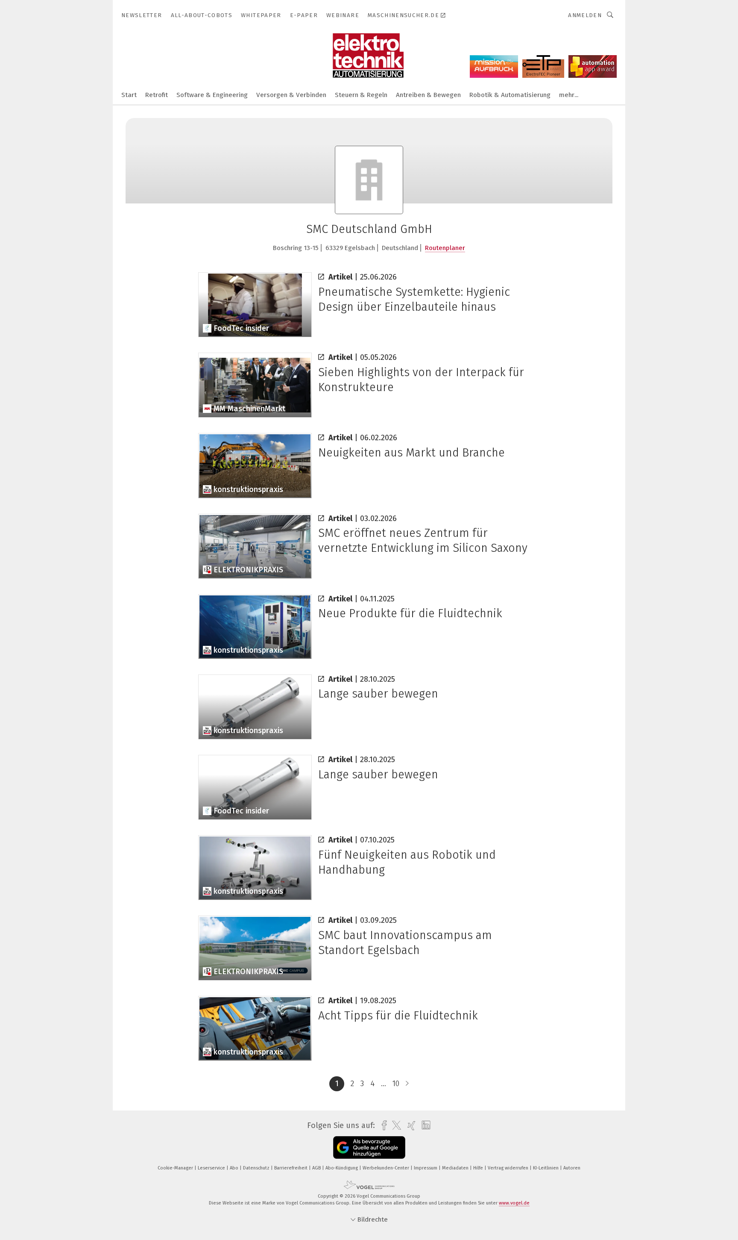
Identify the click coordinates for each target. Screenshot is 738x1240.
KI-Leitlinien (546, 1168)
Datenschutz (257, 1168)
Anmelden (585, 15)
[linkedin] (423, 1125)
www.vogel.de (514, 1203)
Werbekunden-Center (386, 1168)
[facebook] (382, 1125)
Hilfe (478, 1168)
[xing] (409, 1125)
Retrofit (156, 95)
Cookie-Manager (176, 1168)
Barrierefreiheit (291, 1168)
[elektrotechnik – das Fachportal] (129, 94)
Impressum (426, 1168)
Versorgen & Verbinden (291, 95)
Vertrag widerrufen (509, 1168)
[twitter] (394, 1125)
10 (395, 1083)
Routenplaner (445, 248)
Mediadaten (456, 1168)
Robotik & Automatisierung (510, 95)
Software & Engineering (212, 95)
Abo (235, 1168)
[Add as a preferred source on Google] (369, 1147)
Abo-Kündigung (342, 1168)
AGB (317, 1168)
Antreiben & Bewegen (428, 95)
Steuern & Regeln (361, 95)
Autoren (571, 1168)
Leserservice (212, 1168)
